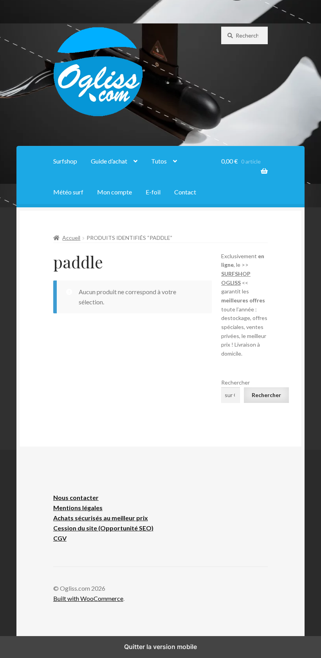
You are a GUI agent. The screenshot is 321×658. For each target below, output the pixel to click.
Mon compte (114, 192)
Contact (185, 192)
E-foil (153, 192)
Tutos (159, 161)
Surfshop (65, 161)
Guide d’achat (109, 161)
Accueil (71, 237)
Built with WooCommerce (88, 598)
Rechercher (235, 382)
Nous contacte (74, 497)
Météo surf (68, 192)
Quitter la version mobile (160, 647)
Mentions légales (78, 507)
